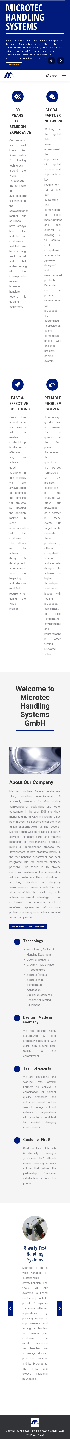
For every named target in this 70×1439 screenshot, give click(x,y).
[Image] (35, 1228)
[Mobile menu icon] (63, 75)
